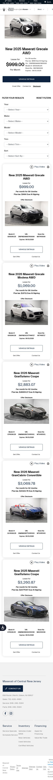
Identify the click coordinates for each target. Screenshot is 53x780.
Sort (6, 151)
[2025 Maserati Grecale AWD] (26, 213)
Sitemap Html (32, 768)
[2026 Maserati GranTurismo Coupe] (26, 411)
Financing (40, 725)
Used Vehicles (24, 742)
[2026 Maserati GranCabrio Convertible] (26, 510)
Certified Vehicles (26, 746)
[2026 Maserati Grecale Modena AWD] (26, 312)
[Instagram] (11, 713)
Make (7, 116)
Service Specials (10, 731)
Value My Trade (41, 738)
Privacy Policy (12, 768)
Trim (6, 139)
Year (6, 104)
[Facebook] (5, 713)
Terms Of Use (18, 768)
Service (7, 725)
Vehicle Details (26, 79)
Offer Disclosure (26, 200)
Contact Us (14, 689)
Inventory (24, 725)
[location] (45, 2)
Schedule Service (10, 735)
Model (7, 127)
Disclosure (37, 86)
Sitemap (25, 768)
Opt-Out (45, 768)
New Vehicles (24, 738)
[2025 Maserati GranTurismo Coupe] (26, 609)
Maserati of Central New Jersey (6, 768)
